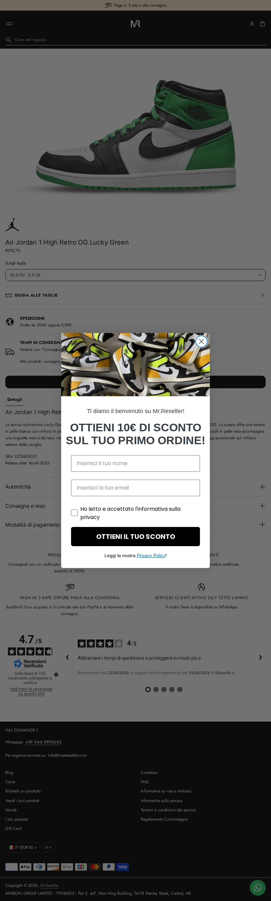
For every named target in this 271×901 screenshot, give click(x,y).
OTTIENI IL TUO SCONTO (135, 536)
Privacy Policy (151, 555)
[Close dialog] (201, 341)
